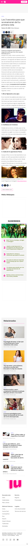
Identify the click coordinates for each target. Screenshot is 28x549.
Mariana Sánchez (13, 449)
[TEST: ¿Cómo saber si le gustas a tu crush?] (6, 434)
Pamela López (13, 346)
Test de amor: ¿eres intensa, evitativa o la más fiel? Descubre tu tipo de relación (13, 367)
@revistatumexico (22, 181)
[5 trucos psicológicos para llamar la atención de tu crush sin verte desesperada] (14, 404)
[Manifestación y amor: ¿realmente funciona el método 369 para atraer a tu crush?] (14, 380)
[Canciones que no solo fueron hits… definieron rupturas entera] (6, 466)
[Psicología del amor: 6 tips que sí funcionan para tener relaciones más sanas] (14, 332)
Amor (2, 16)
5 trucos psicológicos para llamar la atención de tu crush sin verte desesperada (13, 415)
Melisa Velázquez (15, 28)
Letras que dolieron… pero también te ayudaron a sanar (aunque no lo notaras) (12, 445)
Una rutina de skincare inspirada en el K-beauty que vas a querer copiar (15, 261)
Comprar (24, 1)
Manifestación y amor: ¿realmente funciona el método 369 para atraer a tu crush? (14, 391)
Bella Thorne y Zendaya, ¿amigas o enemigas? (15, 240)
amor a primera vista (7, 189)
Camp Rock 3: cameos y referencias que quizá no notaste (15, 254)
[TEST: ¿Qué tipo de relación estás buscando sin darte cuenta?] (6, 454)
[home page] (5, 2)
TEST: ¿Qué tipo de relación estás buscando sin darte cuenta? (13, 457)
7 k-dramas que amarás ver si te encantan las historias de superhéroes (15, 269)
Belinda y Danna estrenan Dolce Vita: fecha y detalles (14, 275)
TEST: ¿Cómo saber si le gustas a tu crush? (18, 435)
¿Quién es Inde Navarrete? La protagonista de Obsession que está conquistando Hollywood (15, 248)
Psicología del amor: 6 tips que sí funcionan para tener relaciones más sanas (14, 343)
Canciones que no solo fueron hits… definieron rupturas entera (13, 469)
